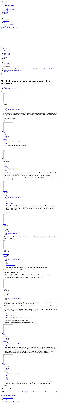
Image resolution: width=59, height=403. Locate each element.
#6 (6, 260)
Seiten (4, 58)
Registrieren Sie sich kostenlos (32, 391)
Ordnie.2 (5, 87)
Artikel (5, 57)
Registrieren (6, 21)
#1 (6, 110)
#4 (6, 198)
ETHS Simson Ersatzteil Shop (7, 24)
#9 (6, 375)
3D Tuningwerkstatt (5, 26)
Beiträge (5, 106)
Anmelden (5, 19)
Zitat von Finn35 (10, 315)
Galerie (5, 61)
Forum (4, 59)
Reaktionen (6, 136)
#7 (6, 299)
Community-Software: (10, 401)
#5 (6, 234)
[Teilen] (1, 91)
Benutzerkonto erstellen (6, 395)
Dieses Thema (6, 53)
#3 (6, 170)
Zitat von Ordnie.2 (10, 265)
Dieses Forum (6, 54)
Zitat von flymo (9, 379)
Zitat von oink (9, 203)
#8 (6, 345)
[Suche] (1, 47)
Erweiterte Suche (7, 63)
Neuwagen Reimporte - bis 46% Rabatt (9, 27)
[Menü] (1, 16)
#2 (6, 143)
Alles (4, 50)
